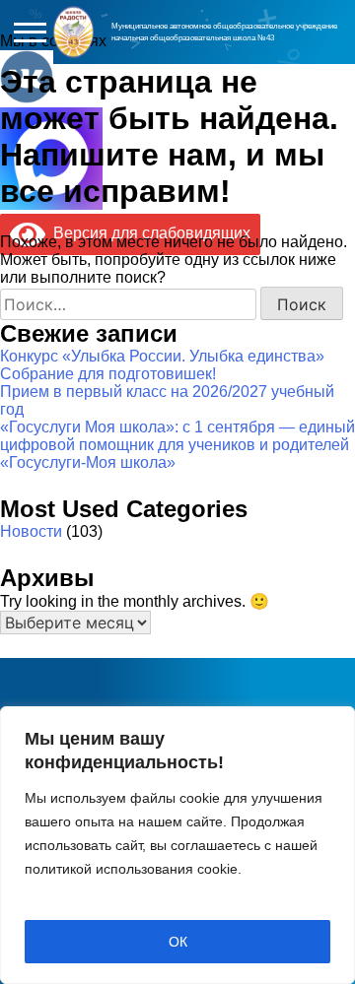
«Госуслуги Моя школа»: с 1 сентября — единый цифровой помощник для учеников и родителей (177, 436)
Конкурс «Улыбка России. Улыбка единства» (162, 356)
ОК (178, 942)
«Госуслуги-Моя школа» (88, 462)
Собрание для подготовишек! (108, 373)
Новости (31, 531)
